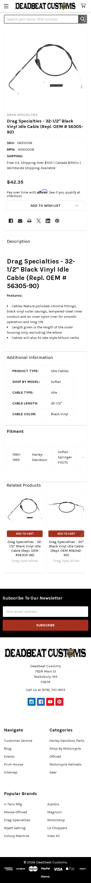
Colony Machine (16, 836)
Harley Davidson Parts (66, 741)
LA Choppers (57, 828)
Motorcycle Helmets (65, 764)
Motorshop (56, 820)
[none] (45, 68)
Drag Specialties (17, 820)
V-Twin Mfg (13, 804)
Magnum (54, 812)
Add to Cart (25, 533)
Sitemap (10, 772)
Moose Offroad (15, 812)
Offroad (55, 756)
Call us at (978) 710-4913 (45, 690)
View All (53, 836)
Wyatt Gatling (15, 828)
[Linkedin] (48, 221)
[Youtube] (50, 702)
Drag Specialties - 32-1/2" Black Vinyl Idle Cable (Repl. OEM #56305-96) (25, 548)
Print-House (13, 764)
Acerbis (53, 804)
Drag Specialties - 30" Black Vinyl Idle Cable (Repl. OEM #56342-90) (66, 548)
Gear (53, 772)
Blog (7, 748)
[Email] (20, 221)
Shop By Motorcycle (65, 748)
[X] (39, 221)
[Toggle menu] (6, 6)
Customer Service (18, 741)
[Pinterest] (57, 221)
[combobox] (45, 19)
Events (9, 756)
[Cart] (84, 6)
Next (82, 532)
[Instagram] (32, 702)
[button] (45, 206)
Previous (8, 532)
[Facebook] (11, 221)
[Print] (29, 221)
